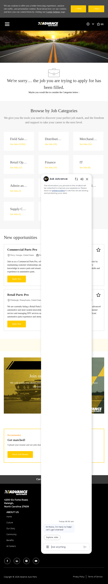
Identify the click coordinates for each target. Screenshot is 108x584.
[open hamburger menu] (7, 24)
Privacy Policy (78, 576)
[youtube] (36, 561)
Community (11, 534)
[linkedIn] (17, 561)
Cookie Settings (53, 12)
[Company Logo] (49, 24)
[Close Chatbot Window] (87, 179)
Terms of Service (95, 576)
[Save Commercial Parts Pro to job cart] (98, 250)
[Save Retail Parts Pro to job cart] (98, 295)
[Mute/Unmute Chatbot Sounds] (82, 179)
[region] (66, 362)
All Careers (11, 546)
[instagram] (26, 561)
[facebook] (7, 561)
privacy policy (58, 190)
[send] (85, 547)
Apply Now (16, 279)
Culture (9, 522)
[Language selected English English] (90, 24)
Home (9, 516)
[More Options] (47, 547)
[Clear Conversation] (76, 179)
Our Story (10, 528)
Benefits (10, 540)
